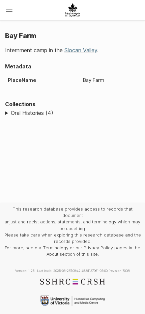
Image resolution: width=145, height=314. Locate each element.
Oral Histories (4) (32, 112)
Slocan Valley (80, 50)
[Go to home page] (73, 10)
